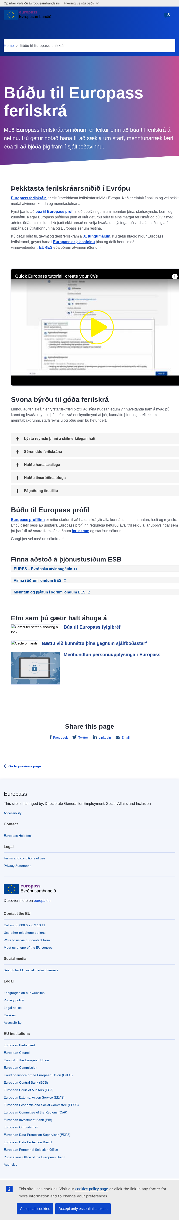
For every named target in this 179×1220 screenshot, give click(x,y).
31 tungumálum (96, 236)
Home (9, 46)
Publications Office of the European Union (34, 1157)
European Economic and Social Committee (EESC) (41, 1105)
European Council (17, 1053)
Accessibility (12, 813)
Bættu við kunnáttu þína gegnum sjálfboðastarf (94, 643)
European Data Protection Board (28, 1142)
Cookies (10, 1015)
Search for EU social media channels (31, 970)
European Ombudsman (21, 1127)
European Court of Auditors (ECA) (29, 1090)
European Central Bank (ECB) (26, 1082)
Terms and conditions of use (24, 858)
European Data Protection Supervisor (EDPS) (37, 1135)
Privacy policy (14, 1000)
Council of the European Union (26, 1060)
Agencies (10, 1164)
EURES (45, 247)
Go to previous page (24, 766)
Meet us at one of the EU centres (28, 947)
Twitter (83, 737)
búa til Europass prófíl (54, 212)
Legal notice (13, 1008)
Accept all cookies (35, 1209)
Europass (15, 794)
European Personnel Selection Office (31, 1149)
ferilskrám (80, 531)
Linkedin (105, 737)
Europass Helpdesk (18, 835)
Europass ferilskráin (29, 198)
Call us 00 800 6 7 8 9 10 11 (24, 925)
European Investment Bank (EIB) (28, 1120)
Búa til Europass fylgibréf (92, 627)
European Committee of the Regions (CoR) (35, 1112)
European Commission (20, 1067)
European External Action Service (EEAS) (34, 1097)
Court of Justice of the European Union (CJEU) (38, 1075)
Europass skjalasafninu (74, 242)
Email (125, 737)
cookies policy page (91, 1189)
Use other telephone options (24, 932)
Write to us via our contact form (27, 940)
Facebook (60, 737)
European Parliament (19, 1045)
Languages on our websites (24, 993)
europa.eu (42, 901)
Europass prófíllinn (28, 520)
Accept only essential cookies (83, 1209)
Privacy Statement (17, 866)
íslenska (168, 17)
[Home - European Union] (27, 16)
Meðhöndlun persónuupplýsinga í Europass (112, 654)
